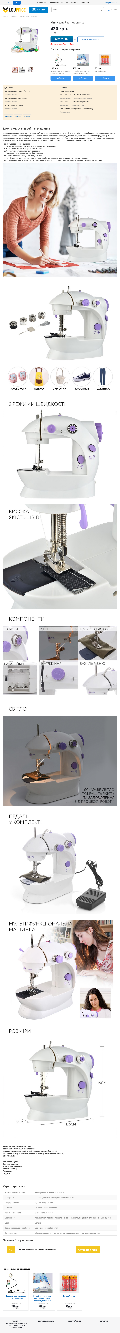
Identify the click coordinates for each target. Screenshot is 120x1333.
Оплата (27, 116)
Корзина (114, 10)
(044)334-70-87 (111, 3)
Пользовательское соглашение (16, 1326)
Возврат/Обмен (72, 2)
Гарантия (8, 116)
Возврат (18, 116)
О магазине (41, 2)
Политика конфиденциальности (16, 1322)
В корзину (61, 39)
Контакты (85, 2)
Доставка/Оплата (56, 2)
